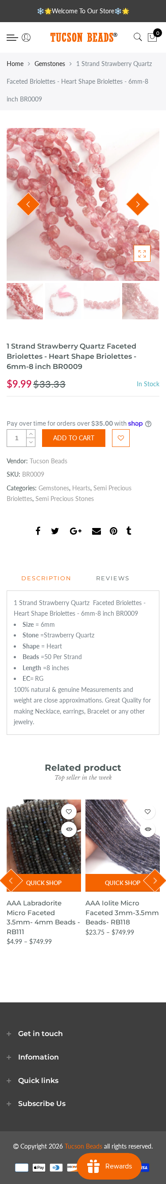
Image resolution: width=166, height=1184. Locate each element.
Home (15, 63)
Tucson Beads (48, 461)
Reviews (113, 578)
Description (46, 578)
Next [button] (138, 204)
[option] (83, 204)
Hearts (81, 488)
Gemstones (50, 63)
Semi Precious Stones (64, 498)
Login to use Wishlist (121, 438)
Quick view (69, 829)
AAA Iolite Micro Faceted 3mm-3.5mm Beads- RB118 (122, 912)
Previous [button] (28, 204)
